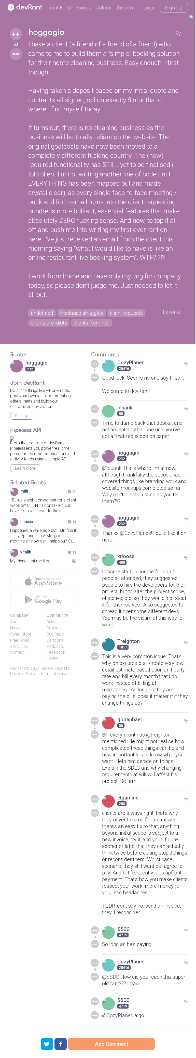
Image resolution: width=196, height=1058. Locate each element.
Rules (51, 622)
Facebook (56, 652)
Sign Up (174, 8)
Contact (17, 652)
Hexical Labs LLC (55, 668)
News (15, 628)
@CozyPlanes (135, 533)
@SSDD (110, 977)
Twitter (53, 658)
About (15, 622)
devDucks (19, 646)
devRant (17, 668)
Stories (83, 8)
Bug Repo (55, 634)
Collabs (104, 8)
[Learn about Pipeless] (12, 437)
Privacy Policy (22, 673)
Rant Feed (59, 8)
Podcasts (55, 646)
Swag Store (20, 634)
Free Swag (20, 640)
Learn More (25, 468)
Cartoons (55, 640)
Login (149, 8)
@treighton (158, 735)
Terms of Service (55, 673)
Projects (54, 628)
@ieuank (111, 468)
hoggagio (46, 33)
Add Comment (111, 1044)
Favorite (172, 312)
